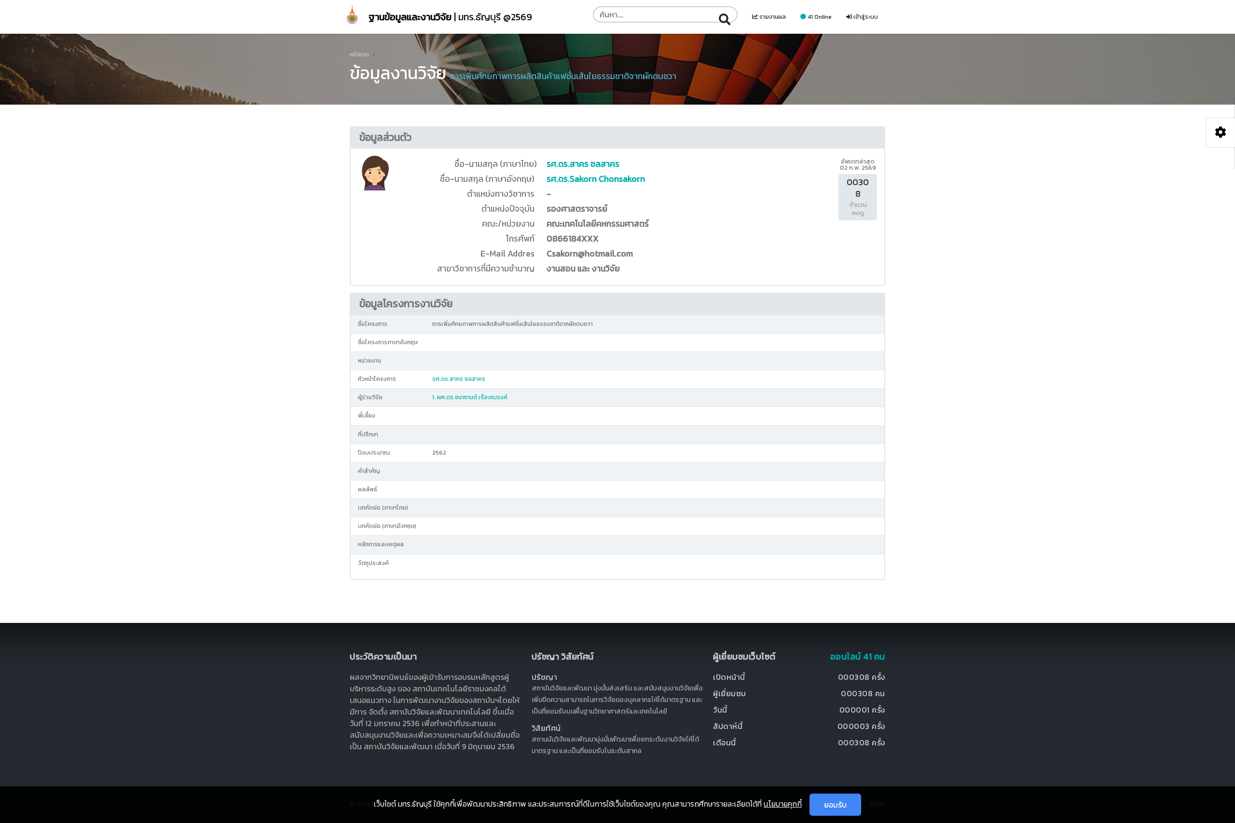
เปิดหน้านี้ (729, 677)
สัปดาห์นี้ (727, 726)
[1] (725, 14)
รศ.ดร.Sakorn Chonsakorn (596, 179)
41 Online (819, 17)
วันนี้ (720, 709)
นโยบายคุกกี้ (783, 804)
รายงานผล (772, 17)
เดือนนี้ (724, 742)
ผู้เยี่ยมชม (729, 693)
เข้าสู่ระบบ (865, 17)
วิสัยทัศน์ (546, 728)
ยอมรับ (835, 804)
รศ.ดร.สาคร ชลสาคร (583, 164)
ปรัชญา (545, 677)
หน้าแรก (359, 54)
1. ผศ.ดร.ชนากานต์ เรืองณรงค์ (470, 397)
